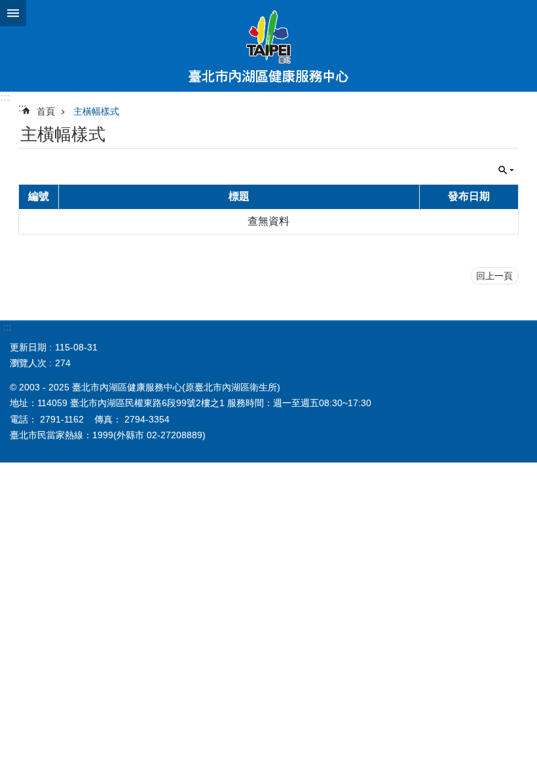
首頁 (46, 111)
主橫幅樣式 (96, 111)
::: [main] (22, 107)
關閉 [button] (13, 13)
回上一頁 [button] (494, 276)
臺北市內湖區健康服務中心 (268, 46)
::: (5, 97)
